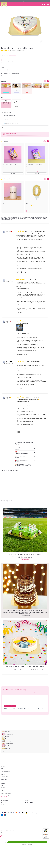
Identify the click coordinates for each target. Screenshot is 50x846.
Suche (2, 768)
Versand (2, 769)
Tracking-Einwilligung (5, 795)
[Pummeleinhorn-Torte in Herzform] (9, 483)
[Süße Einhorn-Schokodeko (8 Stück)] (13, 156)
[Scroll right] (48, 141)
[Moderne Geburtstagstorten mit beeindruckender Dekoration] (25, 586)
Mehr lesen (19, 241)
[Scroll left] (44, 141)
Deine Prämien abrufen (5, 777)
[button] (2, 832)
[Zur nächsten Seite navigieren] (34, 432)
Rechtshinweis (3, 788)
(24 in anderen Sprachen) (20, 50)
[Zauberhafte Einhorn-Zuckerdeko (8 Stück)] (36, 156)
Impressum (3, 790)
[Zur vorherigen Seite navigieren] (15, 432)
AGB (2, 785)
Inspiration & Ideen (4, 776)
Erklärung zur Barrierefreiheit (6, 793)
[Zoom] (42, 42)
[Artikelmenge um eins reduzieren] (2, 70)
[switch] (45, 837)
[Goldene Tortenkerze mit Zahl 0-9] (36, 194)
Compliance (3, 787)
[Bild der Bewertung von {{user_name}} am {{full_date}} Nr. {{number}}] (19, 327)
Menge (2, 67)
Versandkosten (30, 844)
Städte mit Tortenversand (5, 771)
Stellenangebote (4, 779)
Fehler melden (3, 774)
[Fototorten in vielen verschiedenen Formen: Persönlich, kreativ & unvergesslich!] (25, 642)
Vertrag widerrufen (4, 796)
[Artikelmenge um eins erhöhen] (6, 70)
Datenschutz (3, 791)
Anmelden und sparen (10, 705)
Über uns (2, 773)
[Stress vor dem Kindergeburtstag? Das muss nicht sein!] (25, 530)
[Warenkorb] (45, 4)
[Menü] (48, 829)
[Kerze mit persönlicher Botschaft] (13, 194)
